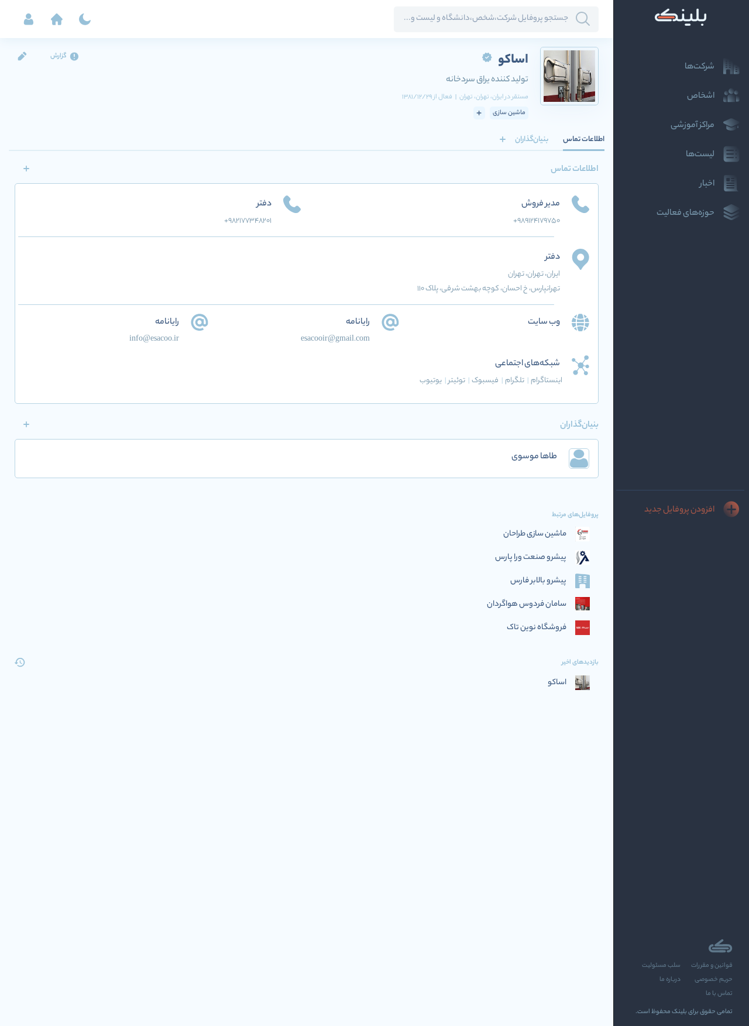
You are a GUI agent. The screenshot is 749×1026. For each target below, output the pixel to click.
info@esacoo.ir (154, 339)
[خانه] (57, 19)
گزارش (58, 56)
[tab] (583, 139)
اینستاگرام (546, 381)
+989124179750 (536, 221)
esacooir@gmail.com (335, 339)
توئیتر (459, 381)
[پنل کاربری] (29, 19)
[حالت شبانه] (85, 19)
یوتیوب (433, 381)
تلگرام (517, 381)
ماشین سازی (509, 113)
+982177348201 (248, 221)
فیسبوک (487, 381)
